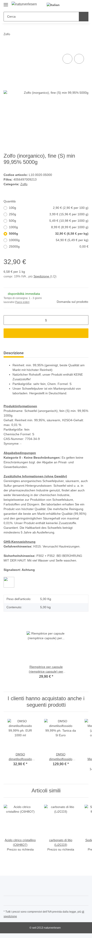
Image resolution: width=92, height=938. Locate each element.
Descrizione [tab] (14, 353)
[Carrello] (84, 4)
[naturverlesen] (24, 4)
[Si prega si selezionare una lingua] (55, 5)
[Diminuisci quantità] (8, 320)
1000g (48, 227)
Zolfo (23, 184)
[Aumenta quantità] (83, 320)
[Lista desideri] (78, 4)
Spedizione (41, 276)
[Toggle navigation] (6, 3)
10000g (48, 240)
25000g (48, 246)
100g (48, 208)
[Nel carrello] (7, 47)
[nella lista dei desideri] (79, 59)
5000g (48, 233)
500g (48, 220)
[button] (71, 4)
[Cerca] (83, 16)
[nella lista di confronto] (67, 59)
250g (48, 214)
